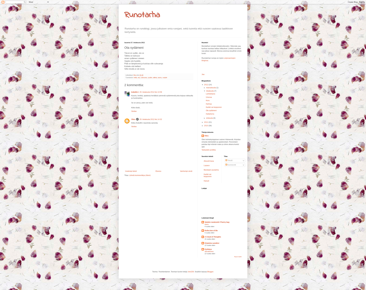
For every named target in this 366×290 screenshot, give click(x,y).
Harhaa (209, 104)
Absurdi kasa (209, 161)
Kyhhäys (208, 249)
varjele (165, 77)
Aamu (207, 224)
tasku (160, 77)
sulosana (144, 77)
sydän (150, 77)
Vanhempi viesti (186, 171)
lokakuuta (210, 91)
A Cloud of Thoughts (213, 237)
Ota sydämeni (211, 111)
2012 (206, 85)
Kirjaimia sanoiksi (212, 243)
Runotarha (142, 15)
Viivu (133, 119)
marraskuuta (211, 88)
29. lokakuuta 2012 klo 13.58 (151, 92)
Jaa (203, 74)
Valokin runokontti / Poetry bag (217, 222)
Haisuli (206, 181)
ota (139, 77)
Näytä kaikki (238, 256)
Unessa (209, 97)
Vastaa (134, 111)
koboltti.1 (135, 92)
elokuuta (209, 118)
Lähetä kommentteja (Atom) (140, 175)
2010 (206, 126)
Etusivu (158, 171)
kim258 (191, 272)
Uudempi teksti (131, 171)
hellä (135, 77)
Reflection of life (211, 231)
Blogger (210, 272)
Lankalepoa (210, 94)
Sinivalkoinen (209, 251)
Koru (208, 101)
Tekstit (229, 160)
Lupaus (207, 165)
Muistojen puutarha (211, 170)
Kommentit (231, 165)
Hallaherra (210, 114)
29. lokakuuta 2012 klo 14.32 (151, 119)
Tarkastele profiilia (209, 150)
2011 (206, 122)
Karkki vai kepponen (214, 107)
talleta (155, 77)
